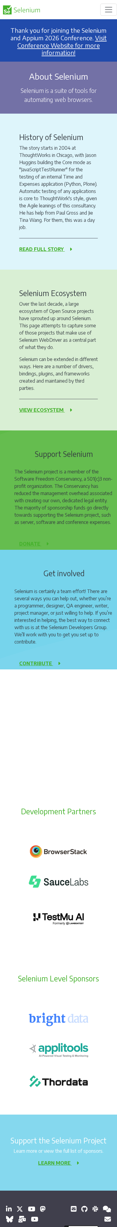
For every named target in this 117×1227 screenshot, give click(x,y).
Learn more (55, 1163)
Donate (30, 544)
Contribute (36, 663)
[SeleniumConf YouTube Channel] (34, 1219)
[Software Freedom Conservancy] (73, 1209)
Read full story (42, 249)
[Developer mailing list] (107, 1219)
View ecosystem (42, 410)
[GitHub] (84, 1209)
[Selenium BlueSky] (9, 1219)
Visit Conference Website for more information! (62, 45)
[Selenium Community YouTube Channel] (31, 1209)
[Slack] (95, 1209)
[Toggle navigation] (108, 10)
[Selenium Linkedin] (9, 1209)
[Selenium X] (19, 1209)
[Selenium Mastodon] (43, 1209)
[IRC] (107, 1209)
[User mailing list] (22, 1219)
